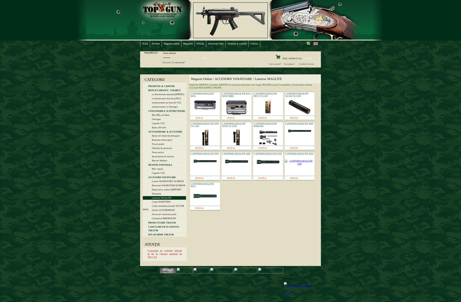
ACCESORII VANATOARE (162, 177)
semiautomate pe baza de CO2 (166, 102)
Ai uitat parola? (178, 62)
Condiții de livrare (306, 64)
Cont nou (166, 62)
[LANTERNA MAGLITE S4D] (236, 162)
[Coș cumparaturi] (278, 58)
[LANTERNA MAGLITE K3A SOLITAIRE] (236, 114)
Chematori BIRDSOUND (164, 218)
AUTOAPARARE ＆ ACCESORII (165, 131)
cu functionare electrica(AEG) (166, 98)
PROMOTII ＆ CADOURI (161, 86)
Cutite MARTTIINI (161, 201)
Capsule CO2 (158, 123)
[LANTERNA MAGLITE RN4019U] (268, 145)
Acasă (145, 43)
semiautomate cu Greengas (165, 106)
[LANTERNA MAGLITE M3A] (205, 109)
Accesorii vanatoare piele (164, 214)
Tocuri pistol (158, 144)
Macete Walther (159, 160)
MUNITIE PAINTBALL (160, 165)
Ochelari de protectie (162, 148)
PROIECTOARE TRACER (162, 222)
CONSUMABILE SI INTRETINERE (166, 111)
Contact (254, 43)
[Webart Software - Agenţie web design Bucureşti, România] (301, 289)
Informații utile (216, 43)
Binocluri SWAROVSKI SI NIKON (168, 185)
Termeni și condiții (237, 43)
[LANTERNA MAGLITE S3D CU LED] (205, 145)
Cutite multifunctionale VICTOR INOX (163, 206)
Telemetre (156, 193)
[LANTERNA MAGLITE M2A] (205, 202)
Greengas (156, 119)
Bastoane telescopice (162, 139)
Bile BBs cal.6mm (160, 115)
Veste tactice (158, 152)
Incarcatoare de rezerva (163, 156)
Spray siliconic (159, 127)
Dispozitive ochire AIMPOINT (166, 189)
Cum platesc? (289, 64)
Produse (156, 43)
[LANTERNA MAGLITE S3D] (268, 163)
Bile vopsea (157, 168)
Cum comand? (275, 64)
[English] (315, 44)
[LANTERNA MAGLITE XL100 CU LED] (299, 114)
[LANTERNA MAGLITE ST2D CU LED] (236, 145)
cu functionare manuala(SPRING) (168, 94)
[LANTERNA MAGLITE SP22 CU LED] (268, 114)
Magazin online (171, 43)
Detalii (212, 118)
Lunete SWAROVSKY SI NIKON (168, 181)
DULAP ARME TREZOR (161, 234)
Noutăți (200, 43)
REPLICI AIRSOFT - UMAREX (164, 90)
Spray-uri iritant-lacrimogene (166, 135)
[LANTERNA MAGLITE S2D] (299, 163)
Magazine (188, 43)
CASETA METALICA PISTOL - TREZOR (164, 228)
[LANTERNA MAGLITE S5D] (205, 162)
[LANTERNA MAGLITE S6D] (299, 131)
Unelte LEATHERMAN (163, 210)
